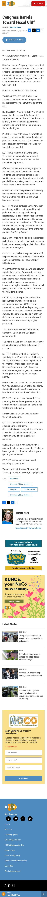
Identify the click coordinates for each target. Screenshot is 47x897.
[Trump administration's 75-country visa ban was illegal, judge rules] (10, 636)
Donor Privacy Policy (12, 855)
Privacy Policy (10, 850)
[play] (3, 894)
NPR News (22, 632)
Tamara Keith (15, 27)
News (21, 651)
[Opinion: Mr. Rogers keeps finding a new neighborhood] (10, 673)
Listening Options (11, 835)
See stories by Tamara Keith (28, 528)
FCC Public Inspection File (14, 845)
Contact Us (9, 866)
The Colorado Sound (12, 871)
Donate (39, 4)
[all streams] (44, 894)
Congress (13, 489)
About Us (8, 829)
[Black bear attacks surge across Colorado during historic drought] (10, 655)
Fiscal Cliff (14, 479)
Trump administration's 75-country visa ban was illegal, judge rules (31, 638)
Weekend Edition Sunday (19, 484)
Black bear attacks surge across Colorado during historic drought (29, 657)
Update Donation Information (16, 861)
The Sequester (29, 489)
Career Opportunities (13, 840)
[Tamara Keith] (7, 516)
